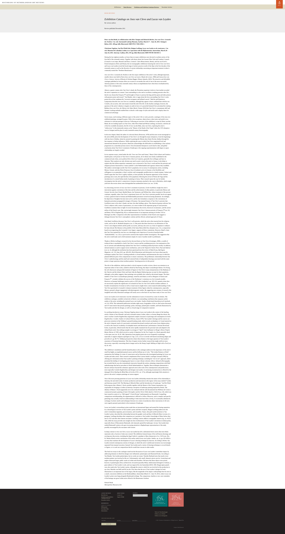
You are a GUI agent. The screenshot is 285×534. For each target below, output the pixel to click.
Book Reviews (127, 7)
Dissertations (104, 510)
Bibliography (104, 507)
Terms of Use (181, 520)
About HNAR (120, 493)
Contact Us (119, 495)
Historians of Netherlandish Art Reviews (23, 2)
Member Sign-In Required (106, 505)
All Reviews (117, 7)
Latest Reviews (106, 493)
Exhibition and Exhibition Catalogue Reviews (146, 7)
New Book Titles (105, 509)
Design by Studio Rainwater (179, 527)
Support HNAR (120, 497)
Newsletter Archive (167, 7)
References (105, 503)
